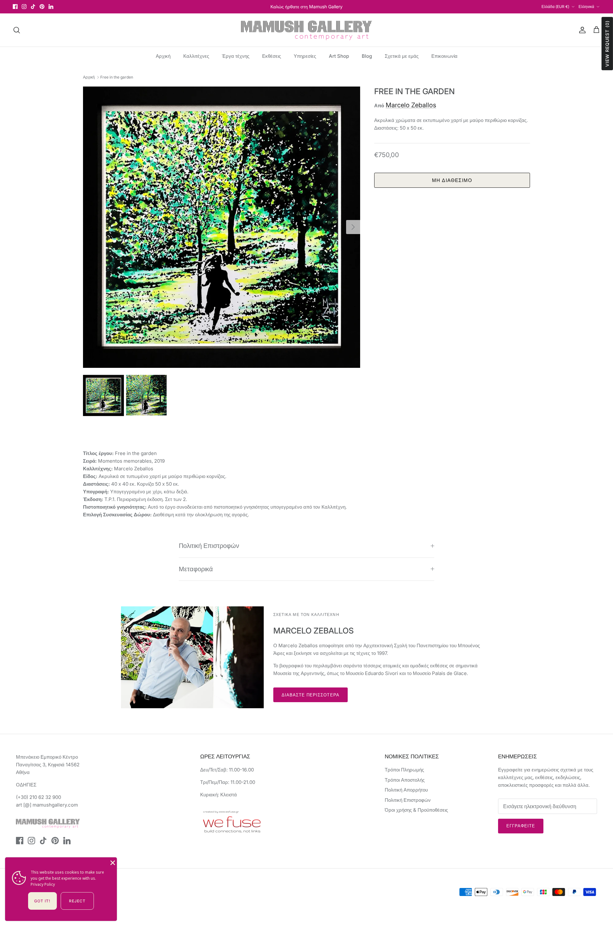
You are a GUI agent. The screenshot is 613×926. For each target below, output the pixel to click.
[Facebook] (15, 6)
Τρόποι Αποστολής (405, 780)
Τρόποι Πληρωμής (404, 770)
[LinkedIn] (51, 6)
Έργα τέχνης (235, 56)
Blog (367, 56)
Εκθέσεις (271, 56)
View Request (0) (607, 43)
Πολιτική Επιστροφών (209, 546)
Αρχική (163, 56)
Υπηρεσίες (305, 56)
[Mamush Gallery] (306, 30)
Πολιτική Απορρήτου (406, 790)
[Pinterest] (42, 6)
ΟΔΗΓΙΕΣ (26, 785)
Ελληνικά (586, 6)
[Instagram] (24, 6)
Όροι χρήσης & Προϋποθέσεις (416, 810)
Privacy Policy (43, 884)
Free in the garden (116, 77)
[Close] (112, 862)
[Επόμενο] (353, 227)
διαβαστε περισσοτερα (310, 694)
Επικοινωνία (444, 56)
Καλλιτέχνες (196, 56)
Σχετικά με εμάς (402, 56)
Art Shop (339, 56)
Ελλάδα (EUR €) (555, 6)
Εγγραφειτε (520, 825)
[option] (221, 227)
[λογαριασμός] (581, 30)
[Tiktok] (33, 6)
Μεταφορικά (196, 569)
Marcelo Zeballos (411, 105)
